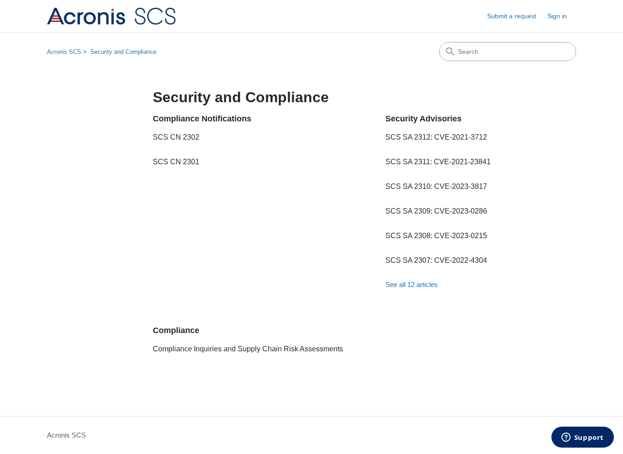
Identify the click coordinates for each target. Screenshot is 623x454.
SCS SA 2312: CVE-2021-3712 (436, 137)
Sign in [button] (557, 16)
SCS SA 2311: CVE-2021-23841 (438, 162)
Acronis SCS (64, 51)
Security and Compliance (123, 51)
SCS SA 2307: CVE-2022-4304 (436, 260)
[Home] (111, 16)
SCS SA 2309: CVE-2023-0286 (436, 211)
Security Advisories (423, 118)
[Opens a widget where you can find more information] (582, 438)
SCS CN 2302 (176, 137)
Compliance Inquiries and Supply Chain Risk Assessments (248, 349)
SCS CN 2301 (176, 162)
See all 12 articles (411, 284)
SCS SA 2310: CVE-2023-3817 (436, 186)
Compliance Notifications (202, 118)
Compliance (176, 330)
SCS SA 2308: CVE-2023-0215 (436, 236)
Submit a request (511, 16)
